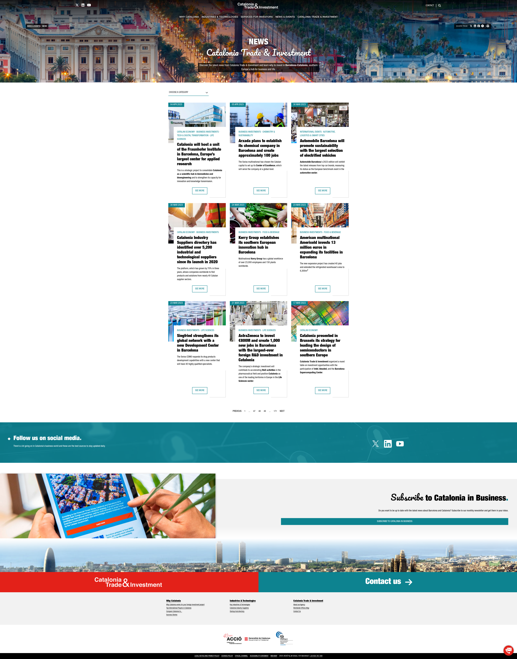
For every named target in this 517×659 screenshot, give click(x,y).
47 (255, 412)
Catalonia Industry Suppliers (239, 608)
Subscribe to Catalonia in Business (394, 521)
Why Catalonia (189, 17)
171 (276, 412)
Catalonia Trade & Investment (318, 17)
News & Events (285, 17)
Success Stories (171, 615)
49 (266, 412)
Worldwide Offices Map (301, 608)
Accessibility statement (259, 656)
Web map (273, 656)
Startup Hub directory (237, 611)
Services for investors (257, 17)
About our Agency (299, 605)
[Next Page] (282, 410)
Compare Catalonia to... (174, 611)
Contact (430, 5)
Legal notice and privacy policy (207, 656)
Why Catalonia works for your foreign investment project (185, 605)
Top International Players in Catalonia (178, 608)
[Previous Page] (237, 410)
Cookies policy (227, 656)
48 (260, 412)
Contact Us (297, 611)
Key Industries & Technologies (240, 605)
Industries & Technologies (220, 17)
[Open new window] (509, 651)
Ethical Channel (241, 656)
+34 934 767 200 (316, 656)
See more (201, 192)
